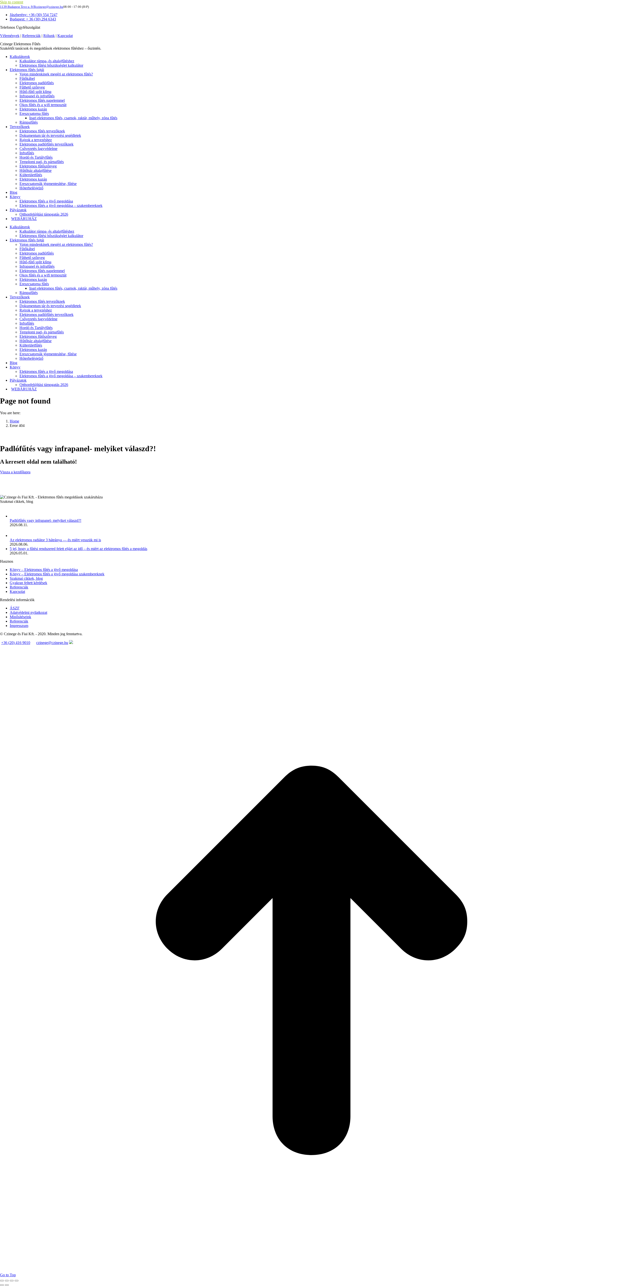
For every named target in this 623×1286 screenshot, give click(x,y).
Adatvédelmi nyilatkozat (28, 612)
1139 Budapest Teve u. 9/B (18, 7)
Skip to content (11, 2)
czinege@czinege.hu (49, 7)
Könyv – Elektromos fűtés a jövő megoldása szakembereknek (57, 574)
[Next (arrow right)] (7, 1285)
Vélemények (9, 36)
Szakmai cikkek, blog (26, 578)
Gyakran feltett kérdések (28, 583)
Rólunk (49, 36)
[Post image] (14, 516)
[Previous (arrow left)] (2, 1285)
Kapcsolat (65, 36)
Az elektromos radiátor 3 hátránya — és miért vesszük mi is (55, 540)
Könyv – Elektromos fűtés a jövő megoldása (44, 570)
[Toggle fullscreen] (12, 1280)
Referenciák (31, 36)
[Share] (7, 1280)
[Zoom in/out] (16, 1280)
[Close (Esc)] (2, 1280)
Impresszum (19, 626)
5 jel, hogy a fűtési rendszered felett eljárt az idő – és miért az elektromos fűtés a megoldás (78, 549)
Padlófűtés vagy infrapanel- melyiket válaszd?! (45, 520)
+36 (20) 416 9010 (15, 643)
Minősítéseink (20, 617)
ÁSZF (14, 608)
